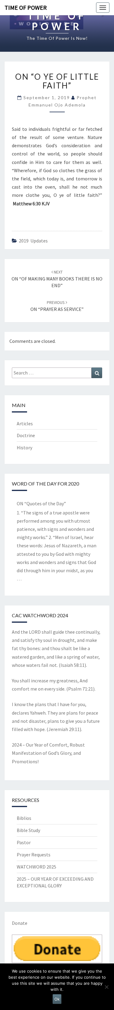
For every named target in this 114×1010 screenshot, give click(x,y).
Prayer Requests (33, 855)
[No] (106, 987)
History (24, 447)
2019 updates (33, 241)
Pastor (24, 842)
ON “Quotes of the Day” (41, 503)
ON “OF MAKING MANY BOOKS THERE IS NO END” (57, 279)
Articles (25, 423)
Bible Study (28, 830)
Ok (57, 999)
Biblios (24, 818)
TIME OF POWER (26, 7)
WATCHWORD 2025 (36, 867)
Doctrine (26, 435)
